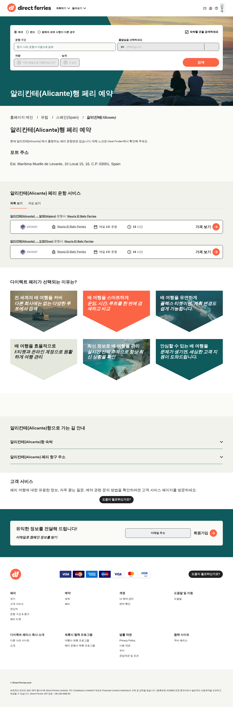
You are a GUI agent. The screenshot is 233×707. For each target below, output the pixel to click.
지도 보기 (34, 203)
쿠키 (122, 650)
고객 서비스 (17, 603)
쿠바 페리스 (180, 640)
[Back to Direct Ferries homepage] (29, 8)
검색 (201, 62)
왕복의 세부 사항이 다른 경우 (58, 32)
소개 (12, 645)
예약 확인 (124, 603)
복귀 (20, 32)
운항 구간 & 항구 (19, 614)
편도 (32, 32)
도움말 (178, 598)
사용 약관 (124, 645)
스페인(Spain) (67, 117)
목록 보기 (16, 203)
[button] (116, 442)
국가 (12, 598)
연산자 (14, 609)
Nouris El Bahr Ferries (81, 216)
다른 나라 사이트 (19, 640)
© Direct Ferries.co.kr (20, 683)
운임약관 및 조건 (129, 655)
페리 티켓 (15, 619)
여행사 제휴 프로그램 (77, 640)
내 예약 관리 (126, 598)
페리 (67, 603)
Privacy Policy (127, 640)
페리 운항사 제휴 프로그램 (80, 645)
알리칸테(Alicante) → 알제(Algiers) (33, 216)
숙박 (67, 598)
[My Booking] (204, 8)
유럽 (44, 117)
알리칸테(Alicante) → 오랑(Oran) (31, 241)
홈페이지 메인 (21, 117)
